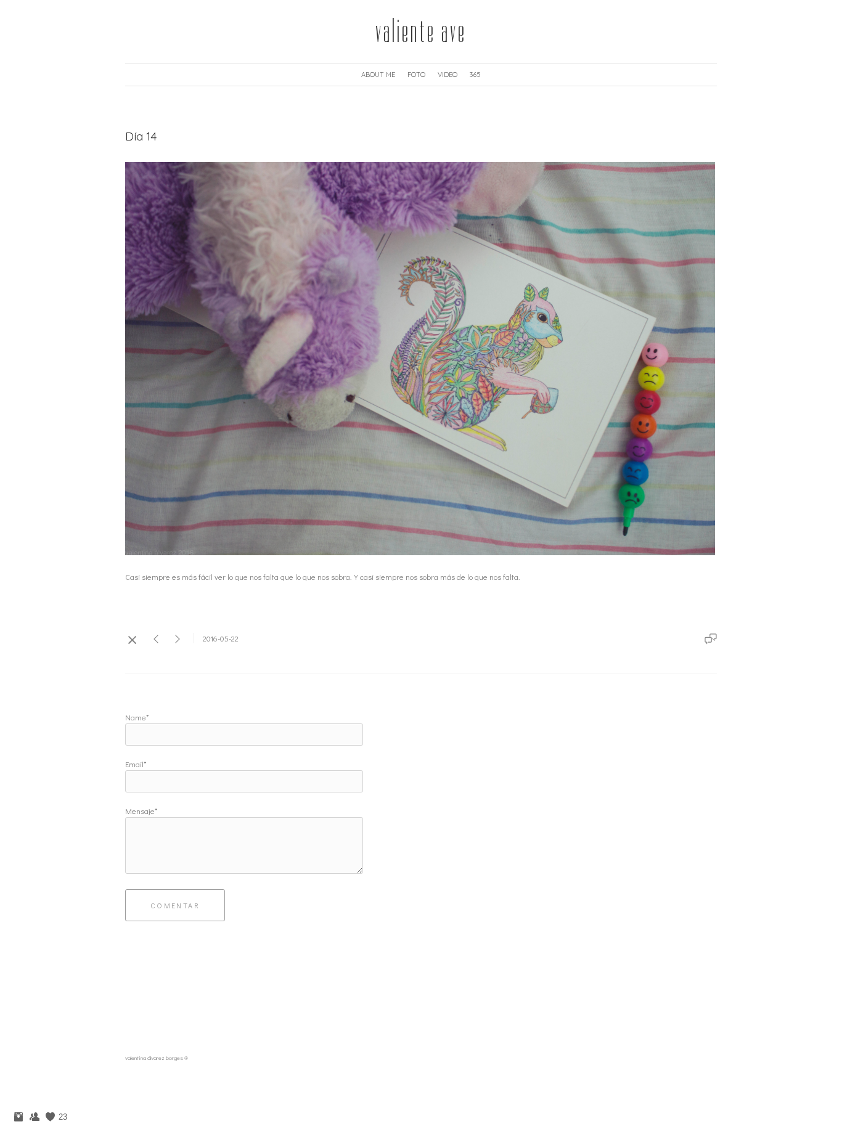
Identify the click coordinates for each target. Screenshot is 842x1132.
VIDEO (447, 74)
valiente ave (421, 31)
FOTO (416, 74)
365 (475, 74)
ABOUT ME (378, 74)
